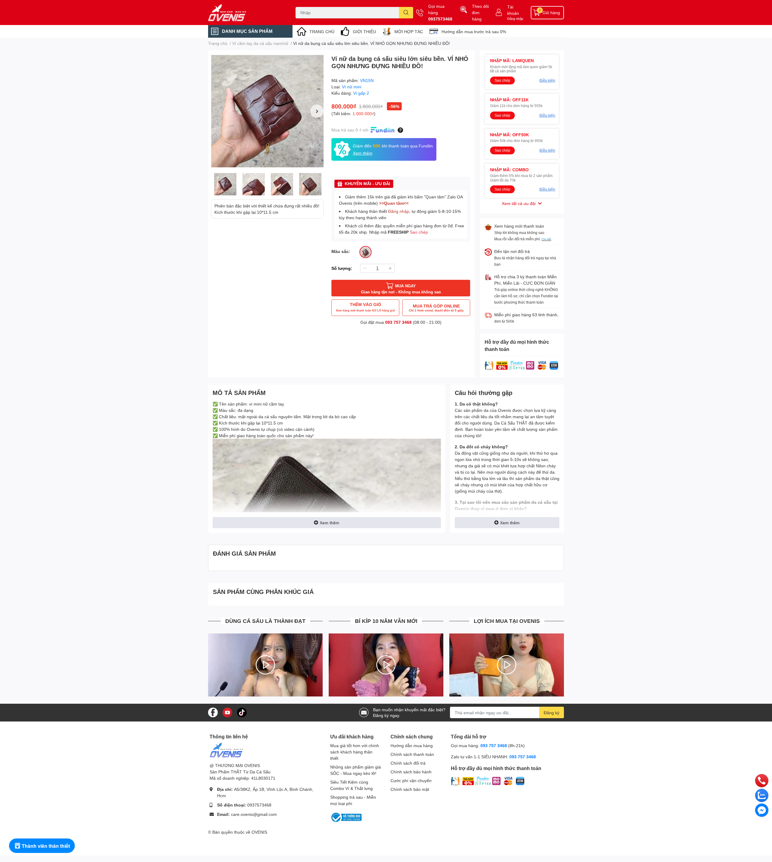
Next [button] (317, 111)
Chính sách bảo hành (411, 771)
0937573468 (440, 18)
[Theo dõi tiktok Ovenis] (242, 712)
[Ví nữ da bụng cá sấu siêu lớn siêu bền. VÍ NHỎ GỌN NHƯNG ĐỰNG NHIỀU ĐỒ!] (267, 111)
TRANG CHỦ (321, 31)
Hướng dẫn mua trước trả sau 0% (473, 31)
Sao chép (419, 232)
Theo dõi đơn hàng (480, 12)
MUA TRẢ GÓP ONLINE (436, 307)
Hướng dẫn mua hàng (412, 745)
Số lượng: (341, 268)
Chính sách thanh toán (412, 754)
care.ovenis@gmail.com (254, 814)
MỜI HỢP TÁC (408, 31)
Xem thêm (329, 522)
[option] (267, 111)
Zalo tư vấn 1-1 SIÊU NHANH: (493, 756)
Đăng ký (551, 712)
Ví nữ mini (351, 86)
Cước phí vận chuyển (411, 780)
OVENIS (259, 832)
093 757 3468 (398, 322)
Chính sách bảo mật (410, 789)
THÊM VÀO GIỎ (365, 307)
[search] (406, 12)
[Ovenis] (245, 12)
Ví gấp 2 (361, 93)
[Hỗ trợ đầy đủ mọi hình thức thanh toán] (522, 365)
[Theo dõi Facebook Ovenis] (213, 712)
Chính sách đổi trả (408, 763)
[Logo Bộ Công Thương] (346, 816)
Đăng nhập (515, 19)
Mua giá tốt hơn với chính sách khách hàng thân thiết (354, 752)
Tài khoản (513, 10)
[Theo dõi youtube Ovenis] (227, 712)
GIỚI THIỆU (364, 31)
